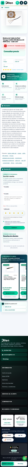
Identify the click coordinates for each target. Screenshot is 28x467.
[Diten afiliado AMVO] (7, 421)
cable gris (17, 160)
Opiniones (5, 380)
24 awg (11, 155)
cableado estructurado (8, 158)
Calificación (6, 209)
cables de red (8, 306)
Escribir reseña (20, 69)
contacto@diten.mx (9, 354)
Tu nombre (6, 186)
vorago (19, 153)
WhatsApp (20, 463)
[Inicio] (2, 7)
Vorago (5, 61)
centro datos (18, 163)
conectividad (6, 163)
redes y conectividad (10, 310)
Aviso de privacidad (7, 383)
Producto (7, 7)
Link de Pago (9, 439)
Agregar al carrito (10, 293)
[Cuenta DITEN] (21, 3)
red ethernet (18, 158)
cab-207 (23, 160)
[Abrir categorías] (2, 3)
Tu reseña (6, 193)
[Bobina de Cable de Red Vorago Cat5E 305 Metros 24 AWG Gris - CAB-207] (14, 17)
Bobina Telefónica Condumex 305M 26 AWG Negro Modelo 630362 (10, 278)
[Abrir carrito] (25, 3)
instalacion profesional (8, 160)
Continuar (14, 227)
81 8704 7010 (7, 350)
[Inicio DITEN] (10, 3)
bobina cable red (12, 153)
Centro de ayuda (6, 373)
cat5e (23, 153)
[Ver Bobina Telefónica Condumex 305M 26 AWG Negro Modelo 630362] (10, 268)
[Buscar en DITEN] (17, 3)
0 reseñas (14, 69)
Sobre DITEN (5, 376)
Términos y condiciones (8, 386)
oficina (12, 163)
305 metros (5, 155)
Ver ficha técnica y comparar (10, 296)
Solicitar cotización (7, 463)
